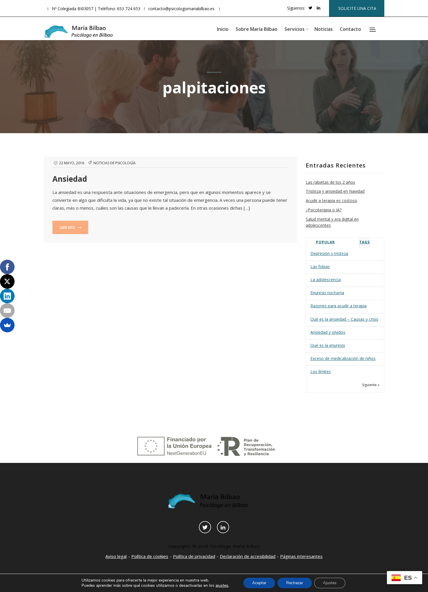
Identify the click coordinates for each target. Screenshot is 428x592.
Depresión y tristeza (329, 253)
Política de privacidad (194, 556)
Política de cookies (149, 556)
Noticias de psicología (114, 163)
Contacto (350, 29)
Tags (364, 242)
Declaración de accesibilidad (247, 556)
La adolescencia (325, 279)
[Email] (7, 310)
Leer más (68, 227)
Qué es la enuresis (327, 345)
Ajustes (330, 583)
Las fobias (320, 266)
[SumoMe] (7, 325)
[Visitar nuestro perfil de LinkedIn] (318, 8)
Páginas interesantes (301, 556)
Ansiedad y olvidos (327, 332)
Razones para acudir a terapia (338, 306)
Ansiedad (69, 179)
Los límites (320, 371)
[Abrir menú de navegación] (373, 30)
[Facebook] (7, 267)
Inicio (223, 29)
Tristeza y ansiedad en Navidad (335, 191)
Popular (325, 242)
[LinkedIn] (7, 296)
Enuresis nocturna (327, 292)
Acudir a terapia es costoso (331, 200)
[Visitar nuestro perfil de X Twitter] (310, 8)
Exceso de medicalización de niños (343, 358)
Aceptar (259, 583)
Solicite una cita (357, 8)
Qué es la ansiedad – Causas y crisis (344, 319)
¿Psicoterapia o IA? (324, 210)
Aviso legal (116, 556)
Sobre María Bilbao (256, 29)
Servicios (294, 29)
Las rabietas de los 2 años (330, 182)
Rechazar (294, 583)
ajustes (221, 585)
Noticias (323, 29)
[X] (7, 281)
